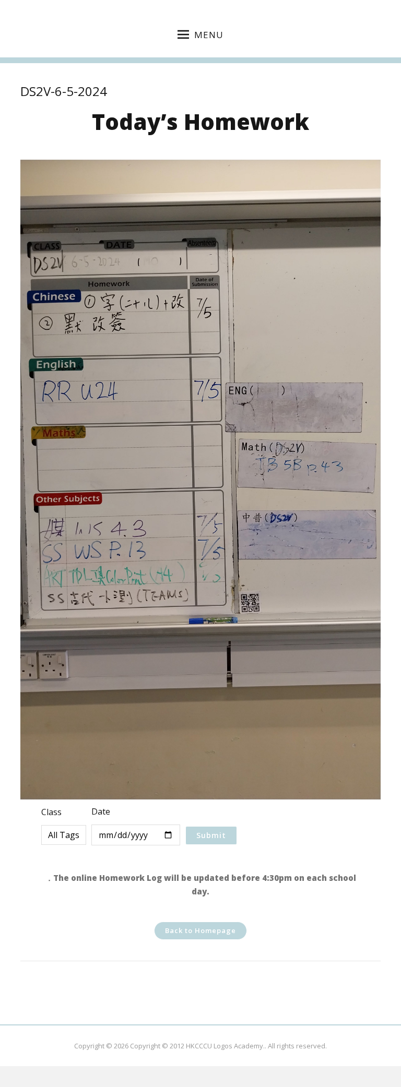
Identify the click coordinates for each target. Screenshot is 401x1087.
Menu (208, 35)
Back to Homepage (200, 930)
